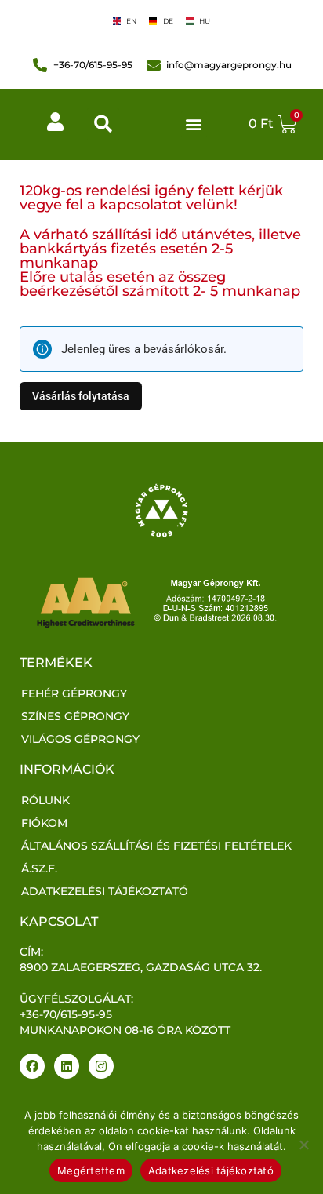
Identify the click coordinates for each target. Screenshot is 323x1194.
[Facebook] (32, 1066)
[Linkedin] (66, 1066)
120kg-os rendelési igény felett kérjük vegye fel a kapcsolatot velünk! (151, 197)
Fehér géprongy (74, 693)
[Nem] (303, 1144)
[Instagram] (101, 1066)
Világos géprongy (80, 739)
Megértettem (91, 1170)
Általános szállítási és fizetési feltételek (156, 846)
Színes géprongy (75, 716)
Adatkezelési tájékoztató (104, 891)
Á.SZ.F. (39, 868)
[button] (103, 124)
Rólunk (45, 800)
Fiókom (44, 823)
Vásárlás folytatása (80, 395)
